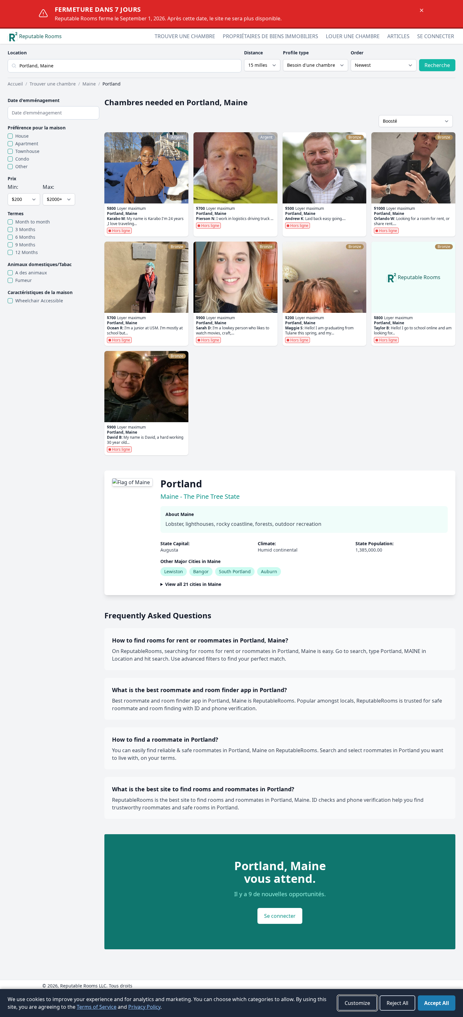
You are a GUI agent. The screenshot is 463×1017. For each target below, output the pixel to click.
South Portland (235, 571)
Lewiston (173, 571)
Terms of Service (96, 1006)
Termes (16, 213)
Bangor (201, 571)
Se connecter (435, 36)
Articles (398, 36)
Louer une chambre (353, 36)
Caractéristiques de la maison (40, 292)
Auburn (269, 571)
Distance (253, 53)
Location (17, 53)
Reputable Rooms (40, 36)
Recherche (437, 65)
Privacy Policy (144, 1006)
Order (357, 53)
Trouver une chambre (185, 36)
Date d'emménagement (34, 100)
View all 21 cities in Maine (193, 584)
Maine (89, 84)
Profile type (296, 53)
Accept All (436, 1003)
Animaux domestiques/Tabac (40, 264)
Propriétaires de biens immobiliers (270, 36)
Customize (357, 1003)
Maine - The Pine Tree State (200, 496)
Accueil (15, 84)
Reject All (397, 1003)
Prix (12, 178)
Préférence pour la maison (37, 128)
